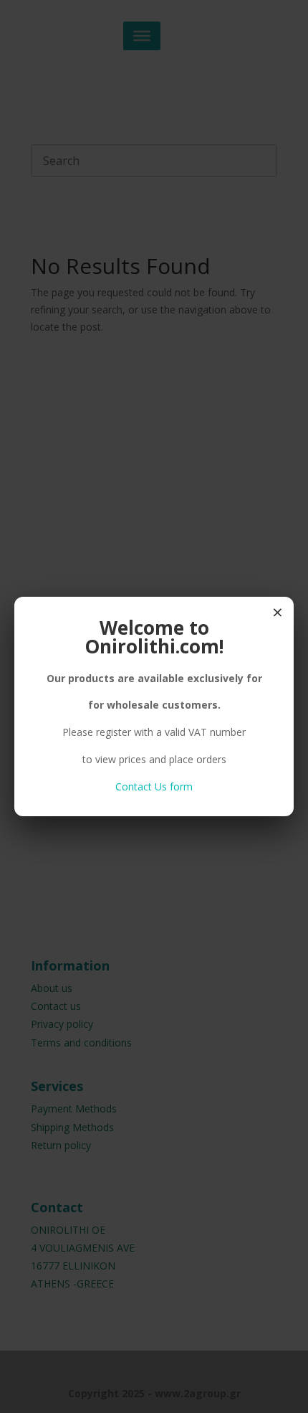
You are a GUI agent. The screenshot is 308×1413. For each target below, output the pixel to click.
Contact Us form (154, 786)
